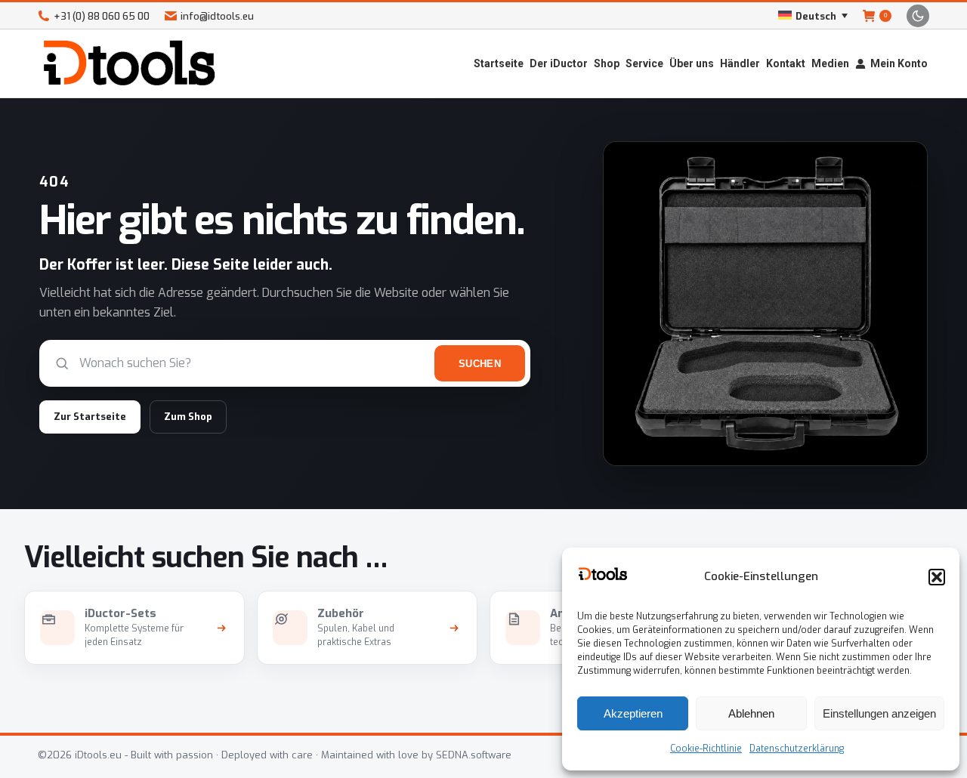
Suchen (480, 363)
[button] (936, 577)
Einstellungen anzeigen (879, 713)
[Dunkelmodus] (918, 16)
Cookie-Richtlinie (706, 748)
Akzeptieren (633, 713)
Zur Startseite (90, 416)
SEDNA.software (473, 755)
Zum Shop (188, 416)
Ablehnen (751, 713)
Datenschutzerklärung (796, 748)
